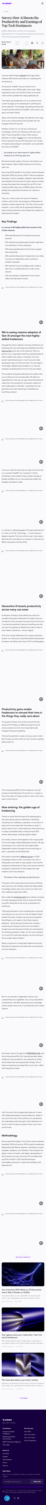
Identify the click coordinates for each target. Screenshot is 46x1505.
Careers (5, 1465)
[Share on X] (37, 43)
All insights (24, 1398)
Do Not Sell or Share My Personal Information (22, 1492)
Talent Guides (7, 1459)
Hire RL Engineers (30, 1440)
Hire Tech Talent (29, 1434)
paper (20, 138)
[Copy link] (42, 43)
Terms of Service (32, 1490)
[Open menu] (42, 3)
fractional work (20, 897)
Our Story (6, 1453)
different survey (27, 857)
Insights (6, 11)
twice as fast (6, 351)
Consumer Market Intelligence (9, 1433)
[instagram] (15, 1498)
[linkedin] (18, 1498)
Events (5, 1462)
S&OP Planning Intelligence (12, 1442)
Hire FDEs (27, 1431)
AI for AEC (6, 1445)
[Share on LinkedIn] (32, 43)
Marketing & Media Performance (9, 1438)
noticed (22, 75)
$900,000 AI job (33, 1053)
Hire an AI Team (29, 1437)
